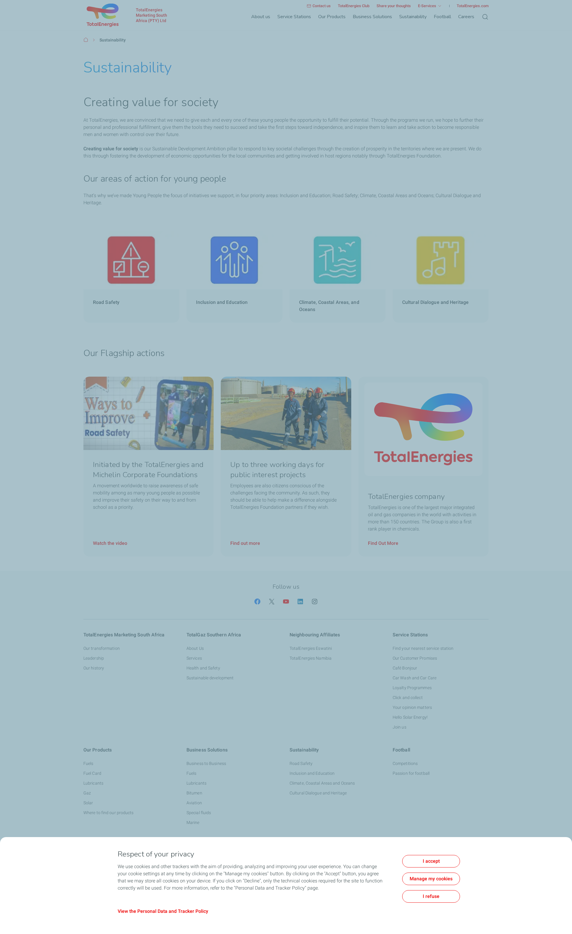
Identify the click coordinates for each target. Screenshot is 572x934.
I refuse (431, 896)
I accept (431, 861)
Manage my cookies (431, 879)
